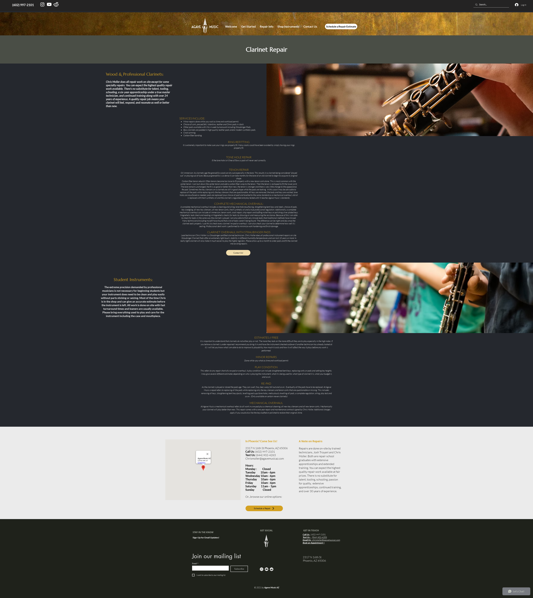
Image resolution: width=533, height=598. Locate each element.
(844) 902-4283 (319, 537)
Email (195, 563)
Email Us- (321, 540)
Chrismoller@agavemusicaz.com (264, 458)
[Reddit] (271, 569)
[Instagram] (42, 4)
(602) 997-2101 (318, 534)
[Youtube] (49, 4)
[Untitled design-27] (56, 4)
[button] (248, 26)
